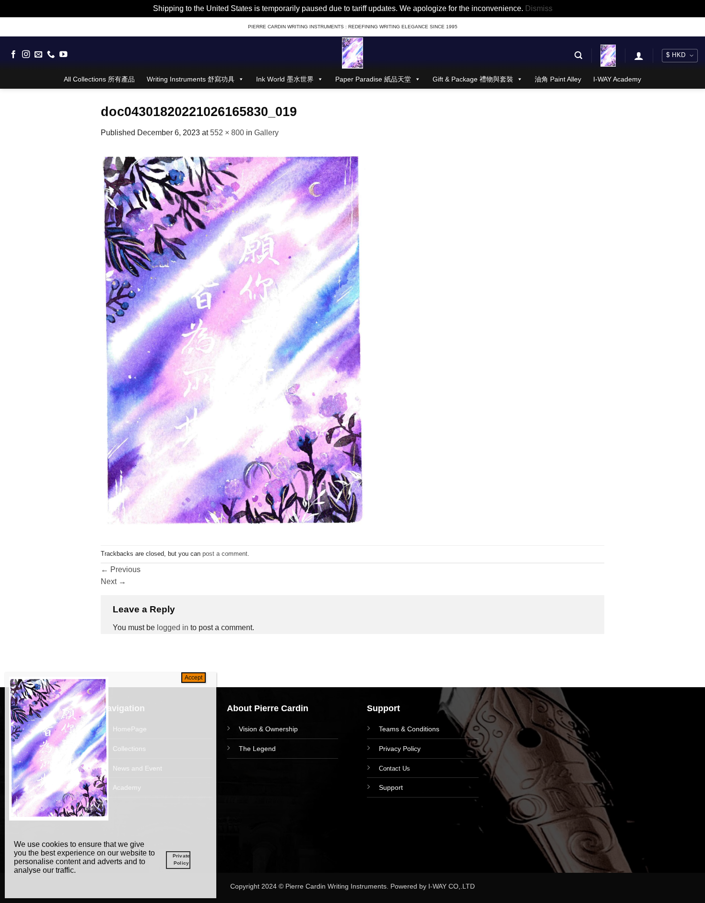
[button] (578, 55)
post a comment (224, 553)
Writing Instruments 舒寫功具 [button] (191, 79)
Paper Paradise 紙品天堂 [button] (373, 79)
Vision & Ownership (268, 729)
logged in (172, 627)
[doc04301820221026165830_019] (233, 341)
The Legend (257, 748)
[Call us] (51, 54)
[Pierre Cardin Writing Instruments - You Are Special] (352, 53)
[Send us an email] (38, 54)
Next (113, 581)
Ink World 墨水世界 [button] (285, 79)
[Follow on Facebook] (13, 54)
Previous (121, 569)
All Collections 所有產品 (99, 79)
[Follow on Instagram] (26, 54)
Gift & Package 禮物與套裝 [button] (473, 79)
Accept (193, 677)
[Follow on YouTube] (63, 54)
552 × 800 (227, 133)
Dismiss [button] (538, 8)
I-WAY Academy (617, 79)
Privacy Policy (400, 748)
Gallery (266, 133)
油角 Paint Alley (558, 79)
